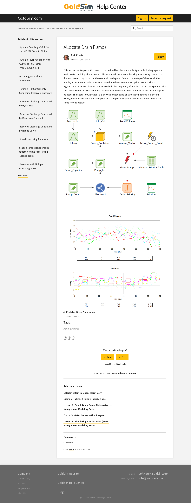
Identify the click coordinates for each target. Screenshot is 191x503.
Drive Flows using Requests (33, 139)
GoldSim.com (30, 18)
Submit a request (161, 18)
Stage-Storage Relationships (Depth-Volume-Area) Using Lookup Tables (34, 151)
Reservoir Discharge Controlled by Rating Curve (35, 128)
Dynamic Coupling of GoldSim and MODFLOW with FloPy (34, 49)
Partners (22, 483)
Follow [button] (160, 56)
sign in (71, 449)
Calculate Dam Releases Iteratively (82, 392)
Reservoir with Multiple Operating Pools (31, 166)
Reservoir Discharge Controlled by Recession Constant (35, 116)
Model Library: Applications (51, 28)
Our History (24, 478)
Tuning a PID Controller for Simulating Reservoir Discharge (35, 91)
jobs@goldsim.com (151, 478)
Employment (24, 488)
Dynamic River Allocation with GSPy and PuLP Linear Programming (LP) (34, 63)
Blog (61, 492)
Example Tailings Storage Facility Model (84, 398)
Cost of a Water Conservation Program (84, 415)
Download (78, 316)
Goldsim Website (68, 474)
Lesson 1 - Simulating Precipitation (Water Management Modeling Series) (86, 423)
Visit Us (22, 493)
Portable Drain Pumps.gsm (80, 312)
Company (24, 474)
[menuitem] (31, 18)
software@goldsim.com (153, 474)
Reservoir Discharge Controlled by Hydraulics (35, 103)
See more (23, 175)
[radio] (107, 357)
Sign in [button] (142, 18)
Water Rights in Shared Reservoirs (31, 78)
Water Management (74, 28)
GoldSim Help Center (27, 28)
